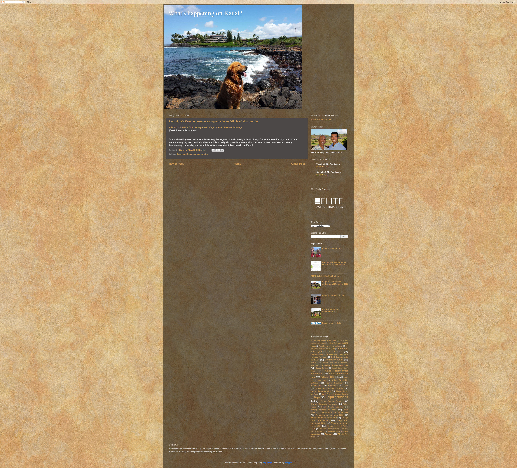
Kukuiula (332, 386)
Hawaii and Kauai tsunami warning (192, 154)
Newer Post (176, 163)
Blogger (288, 463)
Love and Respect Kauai (329, 388)
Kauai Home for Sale (331, 323)
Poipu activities (336, 397)
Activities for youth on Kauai (329, 350)
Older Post (298, 163)
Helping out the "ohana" (333, 295)
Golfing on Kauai (334, 359)
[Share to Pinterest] (223, 150)
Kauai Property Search (321, 119)
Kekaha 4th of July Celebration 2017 (330, 310)
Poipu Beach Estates (332, 401)
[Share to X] (218, 150)
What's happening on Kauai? (205, 12)
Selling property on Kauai (324, 410)
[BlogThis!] (215, 150)
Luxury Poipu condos (321, 391)
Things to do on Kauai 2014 (324, 418)
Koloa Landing (334, 383)
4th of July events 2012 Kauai (323, 340)
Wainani (329, 434)
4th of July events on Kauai (330, 346)
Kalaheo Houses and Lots (335, 365)
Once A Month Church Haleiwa (335, 394)
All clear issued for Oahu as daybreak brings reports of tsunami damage (205, 127)
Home (237, 163)
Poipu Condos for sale (324, 404)
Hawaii (314, 363)
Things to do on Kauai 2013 (330, 415)
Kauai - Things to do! (332, 248)
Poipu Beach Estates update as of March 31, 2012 (335, 283)
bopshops (267, 463)
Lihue (345, 386)
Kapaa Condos (322, 368)
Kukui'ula (316, 385)
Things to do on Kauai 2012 (334, 412)
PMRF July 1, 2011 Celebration (325, 276)
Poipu (317, 397)
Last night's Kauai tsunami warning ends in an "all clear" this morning (214, 121)
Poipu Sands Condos (332, 407)
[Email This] (213, 150)
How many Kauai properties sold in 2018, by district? (334, 263)
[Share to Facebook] (220, 150)
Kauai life (327, 377)
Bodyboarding (317, 354)
